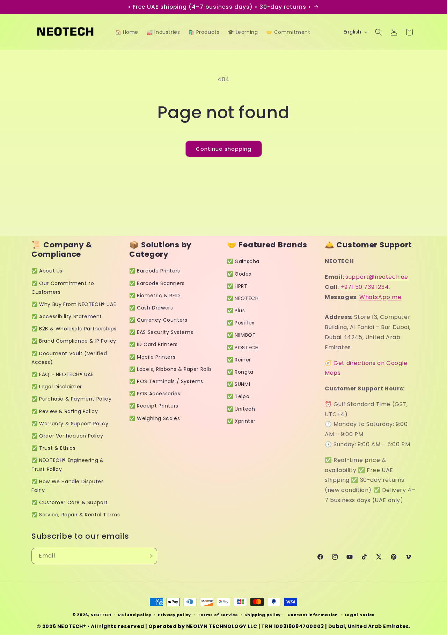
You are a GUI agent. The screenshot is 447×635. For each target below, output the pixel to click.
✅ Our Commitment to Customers (62, 288)
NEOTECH (101, 615)
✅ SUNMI (238, 384)
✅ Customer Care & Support (69, 502)
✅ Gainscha (243, 261)
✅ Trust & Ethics (53, 447)
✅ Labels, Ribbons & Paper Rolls (170, 369)
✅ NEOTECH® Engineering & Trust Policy (67, 464)
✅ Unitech (241, 408)
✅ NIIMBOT (241, 334)
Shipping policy (262, 615)
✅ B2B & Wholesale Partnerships (74, 328)
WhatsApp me (380, 297)
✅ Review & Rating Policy (64, 411)
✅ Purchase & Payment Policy (71, 398)
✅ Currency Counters (158, 319)
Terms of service (218, 615)
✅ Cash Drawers (151, 307)
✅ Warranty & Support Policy (69, 423)
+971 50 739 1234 (365, 287)
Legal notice (360, 615)
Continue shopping (223, 148)
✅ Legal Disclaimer (56, 386)
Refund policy (134, 615)
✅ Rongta (240, 371)
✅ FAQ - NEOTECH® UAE (62, 374)
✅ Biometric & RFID (154, 295)
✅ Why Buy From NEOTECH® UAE (73, 304)
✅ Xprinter (241, 421)
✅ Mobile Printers (152, 356)
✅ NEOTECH (242, 298)
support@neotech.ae (376, 277)
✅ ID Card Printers (153, 344)
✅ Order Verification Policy (67, 435)
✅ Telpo (238, 396)
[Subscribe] (149, 556)
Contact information (312, 615)
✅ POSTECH (242, 347)
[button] (378, 32)
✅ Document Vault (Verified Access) (69, 358)
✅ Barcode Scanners (157, 283)
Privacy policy (174, 615)
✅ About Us (47, 270)
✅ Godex (239, 273)
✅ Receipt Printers (153, 405)
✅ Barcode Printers (154, 270)
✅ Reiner (239, 359)
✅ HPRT (237, 286)
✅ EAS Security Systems (161, 332)
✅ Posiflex (241, 322)
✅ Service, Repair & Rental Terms (75, 514)
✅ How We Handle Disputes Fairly (67, 486)
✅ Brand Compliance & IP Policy (73, 340)
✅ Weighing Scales (154, 418)
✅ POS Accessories (154, 393)
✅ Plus (236, 310)
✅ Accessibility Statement (66, 316)
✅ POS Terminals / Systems (166, 381)
